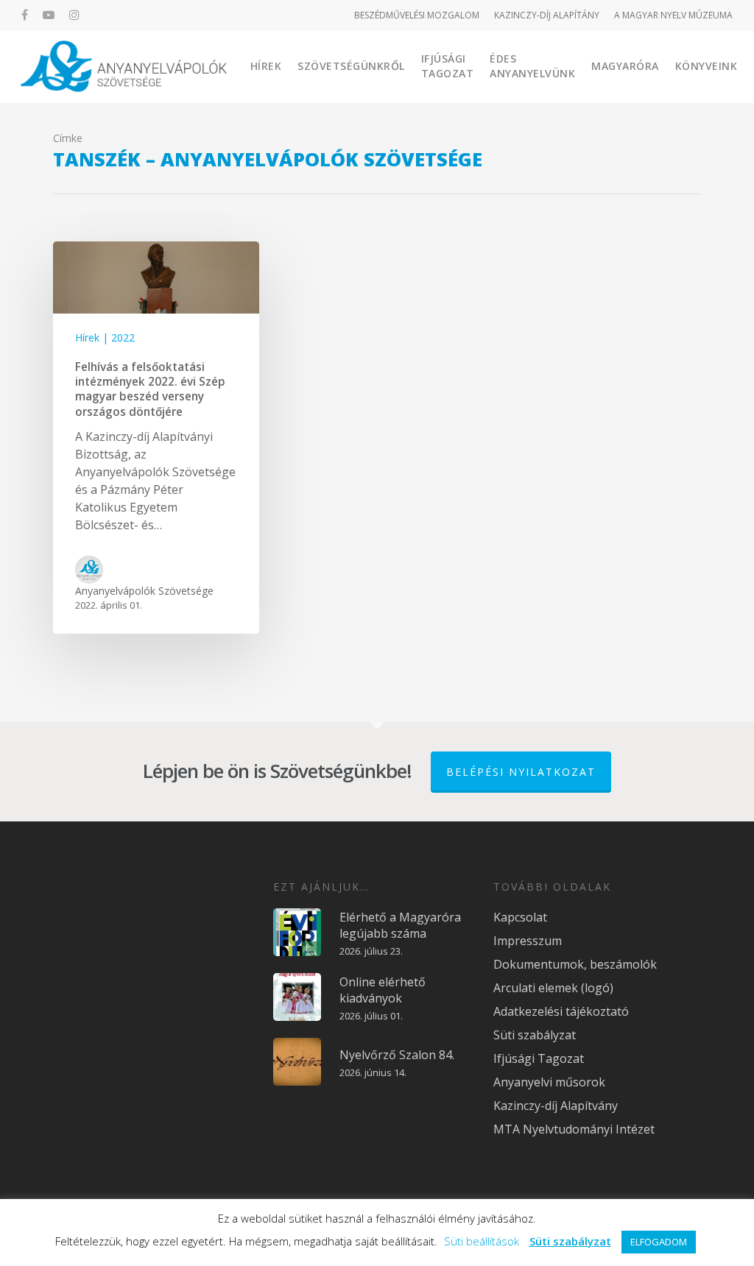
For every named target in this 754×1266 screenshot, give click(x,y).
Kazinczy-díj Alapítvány (555, 1105)
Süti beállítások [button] (481, 1241)
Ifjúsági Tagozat (447, 66)
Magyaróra (625, 66)
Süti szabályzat (534, 1035)
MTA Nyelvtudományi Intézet (574, 1129)
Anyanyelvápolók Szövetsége (144, 591)
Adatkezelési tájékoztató (561, 1011)
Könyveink (706, 66)
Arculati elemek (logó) (553, 988)
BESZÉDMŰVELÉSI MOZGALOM (416, 15)
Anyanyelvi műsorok (549, 1082)
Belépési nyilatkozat (521, 772)
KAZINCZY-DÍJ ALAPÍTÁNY (546, 15)
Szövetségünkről (351, 66)
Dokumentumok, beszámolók (575, 964)
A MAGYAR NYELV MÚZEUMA (673, 15)
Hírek (266, 66)
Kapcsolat (520, 917)
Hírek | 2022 (105, 337)
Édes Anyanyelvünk (532, 66)
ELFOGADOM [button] (658, 1241)
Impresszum (527, 941)
